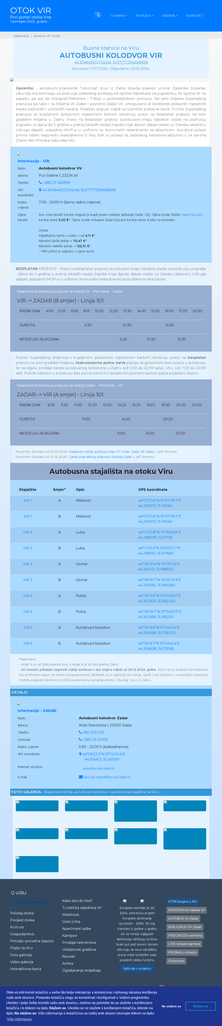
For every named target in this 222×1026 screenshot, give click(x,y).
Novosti (68, 956)
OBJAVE (168, 15)
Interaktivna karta (25, 969)
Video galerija (21, 962)
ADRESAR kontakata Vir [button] (186, 910)
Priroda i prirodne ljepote (32, 941)
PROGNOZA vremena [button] (185, 935)
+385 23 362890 (56, 183)
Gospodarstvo (22, 934)
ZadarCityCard (191, 214)
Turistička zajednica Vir (82, 908)
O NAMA (118, 15)
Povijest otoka (22, 920)
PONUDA (143, 15)
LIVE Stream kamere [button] (184, 944)
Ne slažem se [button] (171, 1006)
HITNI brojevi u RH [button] (182, 902)
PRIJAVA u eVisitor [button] (182, 952)
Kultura (17, 927)
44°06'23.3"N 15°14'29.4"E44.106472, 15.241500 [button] (103, 756)
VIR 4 (27, 596)
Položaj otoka (22, 913)
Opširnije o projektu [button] (137, 968)
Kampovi (69, 936)
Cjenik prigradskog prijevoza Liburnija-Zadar (100, 456)
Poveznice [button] (176, 961)
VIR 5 (27, 627)
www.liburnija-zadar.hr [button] (99, 768)
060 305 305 (93, 732)
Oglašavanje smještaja (81, 970)
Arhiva (67, 963)
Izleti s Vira (71, 922)
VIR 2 (27, 532)
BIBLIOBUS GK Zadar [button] (184, 927)
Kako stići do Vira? (77, 901)
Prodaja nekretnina (79, 942)
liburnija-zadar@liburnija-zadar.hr (107, 777)
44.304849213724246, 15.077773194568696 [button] (79, 190)
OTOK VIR (30, 14)
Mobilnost (70, 915)
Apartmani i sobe (76, 929)
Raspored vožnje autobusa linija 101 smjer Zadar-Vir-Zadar (112, 451)
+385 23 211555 (95, 740)
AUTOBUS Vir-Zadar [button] (183, 918)
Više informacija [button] (19, 1019)
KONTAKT (194, 15)
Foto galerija (21, 955)
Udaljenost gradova (79, 949)
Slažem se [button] (200, 1006)
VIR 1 (28, 500)
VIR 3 (27, 564)
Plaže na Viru (21, 948)
